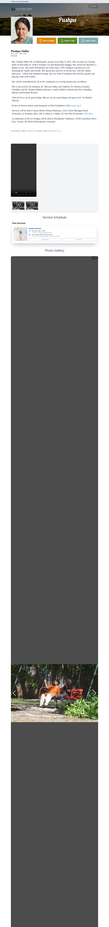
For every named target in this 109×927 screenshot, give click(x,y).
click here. (88, 113)
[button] (21, 232)
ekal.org (76, 105)
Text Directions (45, 239)
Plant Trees (78, 239)
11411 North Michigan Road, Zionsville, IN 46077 (46, 236)
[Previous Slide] (14, 693)
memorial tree (31, 131)
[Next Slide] (94, 693)
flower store (57, 131)
